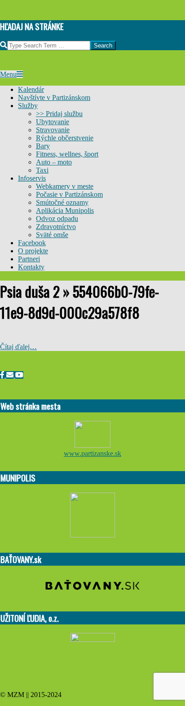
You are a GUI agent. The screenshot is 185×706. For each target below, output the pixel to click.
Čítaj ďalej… (18, 347)
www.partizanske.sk (92, 453)
